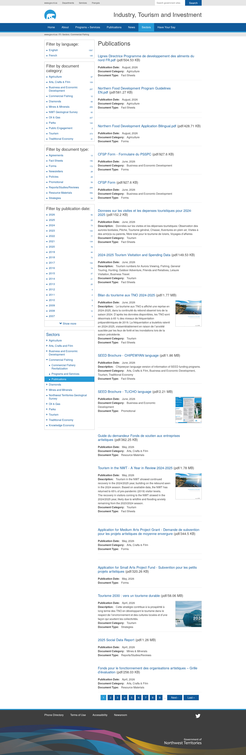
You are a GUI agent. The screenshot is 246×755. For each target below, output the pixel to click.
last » (191, 697)
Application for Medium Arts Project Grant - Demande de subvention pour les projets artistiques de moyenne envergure (148, 531)
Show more (69, 323)
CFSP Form (106, 182)
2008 (71, 311)
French (71, 55)
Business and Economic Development (71, 89)
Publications (114, 27)
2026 (71, 215)
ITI (60, 34)
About (65, 27)
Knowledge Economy (61, 425)
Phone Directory (54, 715)
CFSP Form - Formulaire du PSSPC (124, 154)
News (131, 27)
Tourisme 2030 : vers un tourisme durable (129, 595)
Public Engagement (71, 128)
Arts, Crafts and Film (61, 346)
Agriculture (71, 77)
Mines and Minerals (60, 390)
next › (174, 697)
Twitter (197, 715)
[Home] (53, 13)
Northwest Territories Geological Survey (68, 396)
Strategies (71, 198)
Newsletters (71, 171)
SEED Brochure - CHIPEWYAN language (128, 355)
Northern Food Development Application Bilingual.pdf (137, 125)
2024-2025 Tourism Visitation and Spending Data (134, 254)
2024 (71, 225)
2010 (71, 300)
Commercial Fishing (80, 34)
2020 (71, 247)
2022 (71, 236)
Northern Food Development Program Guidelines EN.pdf (134, 90)
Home (51, 27)
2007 (71, 316)
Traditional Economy (71, 139)
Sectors (146, 27)
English (71, 50)
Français (96, 2)
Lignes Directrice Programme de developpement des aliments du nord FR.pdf (146, 57)
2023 (71, 231)
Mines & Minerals (71, 107)
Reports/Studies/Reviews (71, 187)
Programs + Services (87, 27)
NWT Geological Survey (71, 112)
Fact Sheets (71, 161)
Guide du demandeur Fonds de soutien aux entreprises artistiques (139, 437)
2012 (71, 289)
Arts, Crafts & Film (71, 82)
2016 (71, 268)
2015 (71, 273)
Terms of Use (78, 715)
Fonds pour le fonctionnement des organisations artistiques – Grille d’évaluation (147, 670)
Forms (71, 166)
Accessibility (100, 715)
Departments (68, 2)
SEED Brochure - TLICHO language (124, 391)
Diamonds (71, 101)
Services (83, 2)
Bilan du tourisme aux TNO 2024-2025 (126, 295)
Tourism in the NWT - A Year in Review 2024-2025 (135, 467)
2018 (71, 257)
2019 (71, 252)
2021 (71, 241)
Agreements (71, 155)
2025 (71, 220)
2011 (71, 295)
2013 (71, 284)
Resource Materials (71, 193)
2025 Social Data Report (116, 639)
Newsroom (120, 715)
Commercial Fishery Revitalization (63, 366)
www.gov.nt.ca (50, 2)
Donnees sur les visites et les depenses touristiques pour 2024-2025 (145, 212)
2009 (71, 305)
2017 (71, 263)
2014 (71, 279)
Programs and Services (65, 374)
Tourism (71, 133)
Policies (71, 177)
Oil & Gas (71, 117)
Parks (71, 123)
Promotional (71, 182)
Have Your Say (166, 27)
